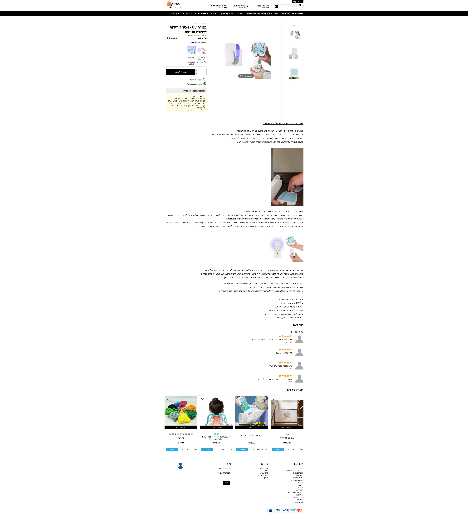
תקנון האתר (299, 475)
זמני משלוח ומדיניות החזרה (294, 470)
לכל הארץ (220, 8)
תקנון (266, 478)
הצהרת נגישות (298, 473)
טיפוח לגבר (239, 13)
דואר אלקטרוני (223, 473)
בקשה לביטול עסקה (296, 480)
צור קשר (300, 485)
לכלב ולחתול (215, 13)
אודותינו (189, 13)
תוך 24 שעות (242, 8)
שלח (226, 483)
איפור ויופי (285, 13)
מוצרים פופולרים (201, 13)
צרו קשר (296, 1)
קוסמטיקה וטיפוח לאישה (256, 13)
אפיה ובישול (274, 13)
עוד (174, 13)
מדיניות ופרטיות (298, 478)
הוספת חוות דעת (296, 331)
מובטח (264, 8)
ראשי (301, 468)
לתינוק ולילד (228, 13)
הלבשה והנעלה (298, 13)
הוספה (278, 449)
